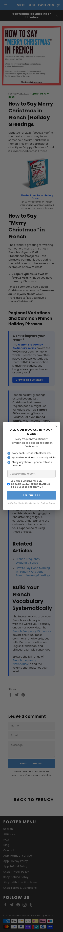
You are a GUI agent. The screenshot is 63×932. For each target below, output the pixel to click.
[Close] (56, 426)
